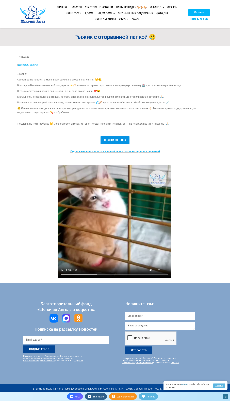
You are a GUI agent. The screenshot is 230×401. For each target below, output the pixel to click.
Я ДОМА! (89, 13)
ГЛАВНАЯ (62, 7)
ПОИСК (135, 19)
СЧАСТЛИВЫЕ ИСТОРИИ (99, 7)
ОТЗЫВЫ (172, 7)
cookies (184, 384)
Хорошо (219, 385)
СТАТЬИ (123, 19)
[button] (199, 12)
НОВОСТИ (76, 7)
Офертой (78, 360)
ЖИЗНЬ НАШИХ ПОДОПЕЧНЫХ (135, 13)
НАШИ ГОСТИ (73, 13)
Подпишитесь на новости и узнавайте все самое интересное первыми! (115, 151)
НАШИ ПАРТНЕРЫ (105, 19)
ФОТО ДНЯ (162, 13)
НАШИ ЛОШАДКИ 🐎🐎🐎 (131, 7)
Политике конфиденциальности (39, 360)
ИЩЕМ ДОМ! (104, 13)
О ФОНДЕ (155, 7)
